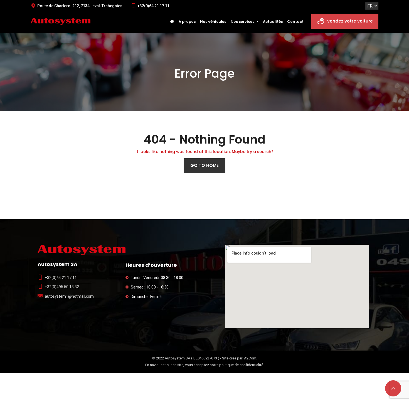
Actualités (273, 21)
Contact (295, 21)
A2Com (250, 358)
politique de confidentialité (241, 365)
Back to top (393, 388)
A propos (187, 21)
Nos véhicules (213, 21)
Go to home (204, 165)
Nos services (242, 21)
